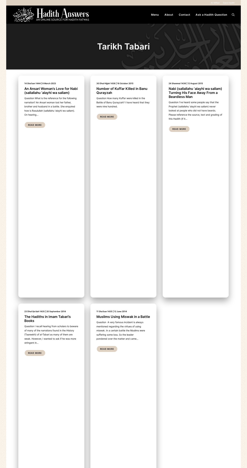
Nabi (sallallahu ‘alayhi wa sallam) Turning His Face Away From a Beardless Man (195, 93)
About (168, 14)
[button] (233, 15)
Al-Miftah (215, 3)
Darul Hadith (229, 3)
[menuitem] (216, 3)
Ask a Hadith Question (211, 14)
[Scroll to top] (240, 461)
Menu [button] (155, 14)
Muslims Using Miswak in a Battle (123, 317)
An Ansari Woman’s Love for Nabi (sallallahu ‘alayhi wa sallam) (51, 91)
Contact (184, 14)
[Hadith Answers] (51, 14)
